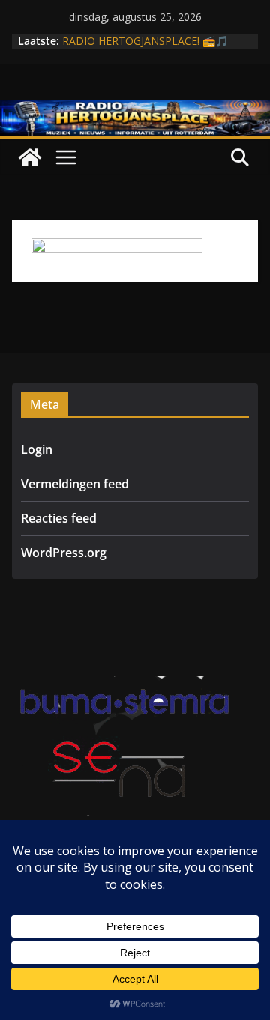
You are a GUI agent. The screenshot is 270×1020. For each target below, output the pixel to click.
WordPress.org (63, 552)
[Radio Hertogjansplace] (135, 110)
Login (36, 449)
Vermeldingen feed (75, 484)
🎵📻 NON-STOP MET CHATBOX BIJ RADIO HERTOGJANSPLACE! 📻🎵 (152, 34)
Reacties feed (59, 518)
